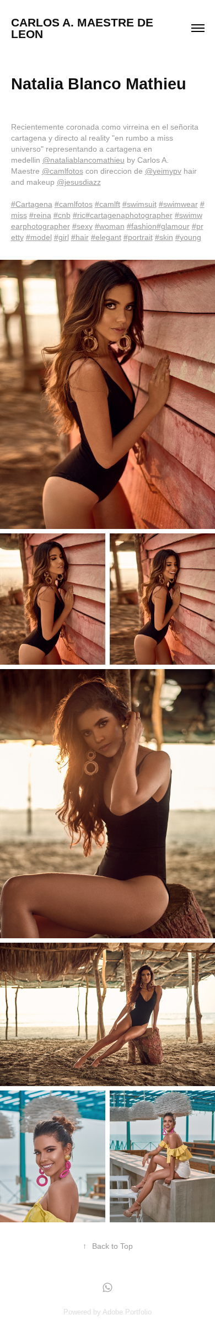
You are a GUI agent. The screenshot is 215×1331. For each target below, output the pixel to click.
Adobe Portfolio (127, 1312)
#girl (61, 237)
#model (39, 237)
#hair (80, 237)
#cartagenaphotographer (129, 215)
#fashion (142, 226)
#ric (79, 215)
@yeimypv (163, 171)
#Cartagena (31, 204)
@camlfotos (62, 171)
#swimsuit (139, 204)
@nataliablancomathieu (83, 160)
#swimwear (178, 204)
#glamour (173, 226)
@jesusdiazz (79, 182)
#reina (40, 215)
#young (188, 237)
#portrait (138, 237)
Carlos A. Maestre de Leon (84, 28)
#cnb (62, 215)
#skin (164, 237)
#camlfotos (74, 204)
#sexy (82, 226)
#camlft (107, 204)
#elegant (106, 237)
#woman (110, 226)
